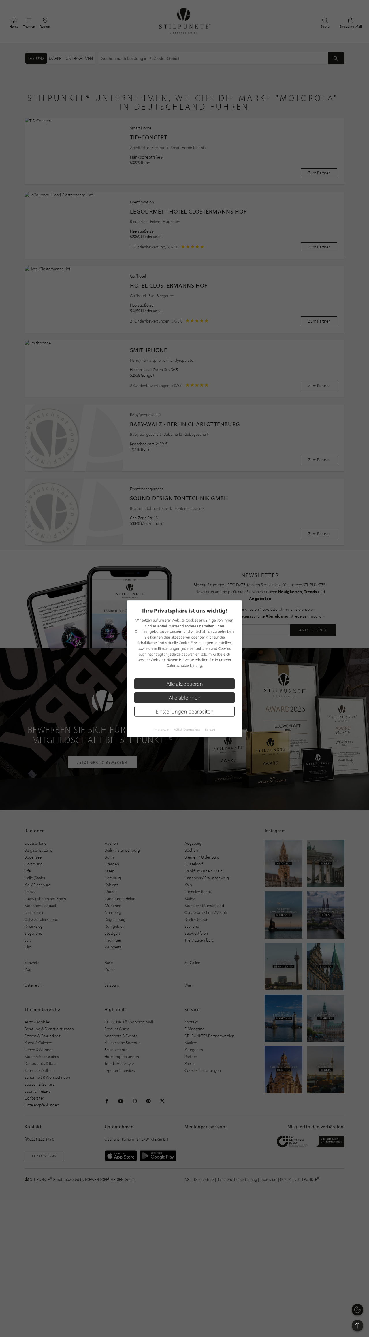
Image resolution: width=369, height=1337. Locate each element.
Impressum (161, 729)
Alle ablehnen (185, 697)
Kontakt (210, 729)
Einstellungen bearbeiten (185, 711)
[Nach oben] (357, 1325)
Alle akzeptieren (184, 683)
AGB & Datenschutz (187, 729)
